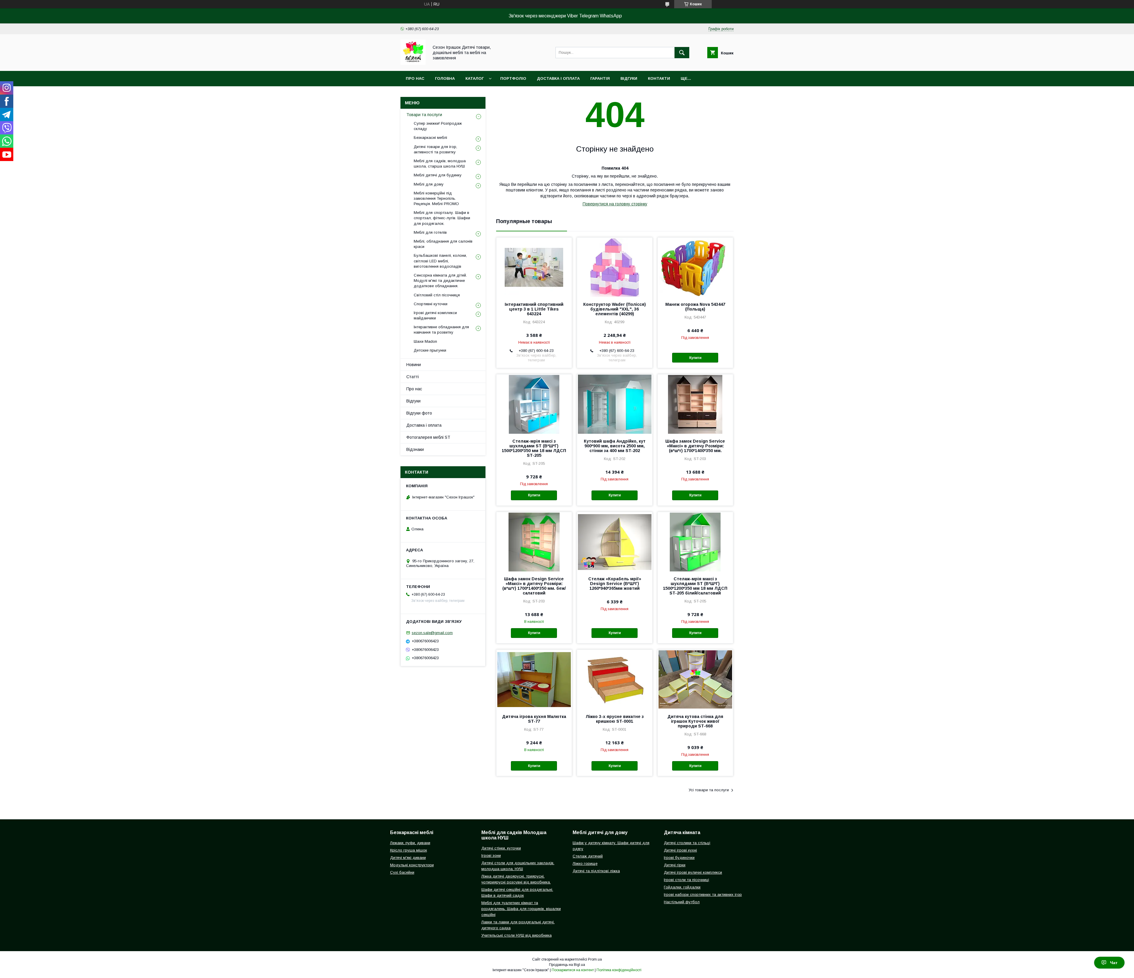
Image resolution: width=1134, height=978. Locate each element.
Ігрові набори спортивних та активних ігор (703, 894)
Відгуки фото (419, 413)
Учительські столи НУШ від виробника (516, 935)
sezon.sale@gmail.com (432, 633)
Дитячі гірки (674, 865)
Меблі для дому (429, 184)
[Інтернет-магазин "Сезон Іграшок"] (413, 63)
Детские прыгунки (430, 350)
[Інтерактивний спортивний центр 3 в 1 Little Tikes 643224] (534, 267)
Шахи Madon (425, 341)
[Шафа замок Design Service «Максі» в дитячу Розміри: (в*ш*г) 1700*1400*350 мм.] (695, 403)
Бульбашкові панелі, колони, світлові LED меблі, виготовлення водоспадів (440, 260)
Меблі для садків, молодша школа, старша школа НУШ (440, 163)
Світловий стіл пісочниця (437, 295)
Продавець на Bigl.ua (567, 965)
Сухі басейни (402, 872)
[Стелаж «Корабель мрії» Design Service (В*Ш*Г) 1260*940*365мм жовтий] (614, 541)
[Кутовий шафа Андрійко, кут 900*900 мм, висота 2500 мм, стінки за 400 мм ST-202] (614, 403)
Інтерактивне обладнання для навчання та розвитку (441, 329)
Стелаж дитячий (588, 856)
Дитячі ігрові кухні (680, 850)
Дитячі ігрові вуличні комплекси (693, 872)
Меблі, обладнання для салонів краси (443, 244)
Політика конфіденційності (619, 970)
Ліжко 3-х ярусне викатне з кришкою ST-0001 (615, 719)
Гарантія (600, 78)
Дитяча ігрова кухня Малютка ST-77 (534, 719)
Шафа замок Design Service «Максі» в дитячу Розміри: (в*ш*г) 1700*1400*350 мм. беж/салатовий (534, 585)
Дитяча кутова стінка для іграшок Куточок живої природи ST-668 (695, 721)
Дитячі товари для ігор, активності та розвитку (435, 149)
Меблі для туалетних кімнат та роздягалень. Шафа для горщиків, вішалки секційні (521, 909)
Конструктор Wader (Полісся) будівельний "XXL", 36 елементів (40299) (614, 309)
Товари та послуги (424, 114)
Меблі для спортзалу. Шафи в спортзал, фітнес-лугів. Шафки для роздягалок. (442, 217)
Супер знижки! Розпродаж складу (438, 126)
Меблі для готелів (430, 232)
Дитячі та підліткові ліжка (596, 871)
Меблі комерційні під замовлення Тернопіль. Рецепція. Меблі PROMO (436, 198)
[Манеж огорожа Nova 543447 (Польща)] (695, 267)
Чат (1113, 962)
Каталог (474, 78)
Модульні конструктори (412, 865)
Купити (695, 358)
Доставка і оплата (558, 78)
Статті (412, 376)
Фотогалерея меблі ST (428, 437)
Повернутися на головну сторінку (615, 204)
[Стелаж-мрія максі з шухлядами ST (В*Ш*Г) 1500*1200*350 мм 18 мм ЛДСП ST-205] (534, 403)
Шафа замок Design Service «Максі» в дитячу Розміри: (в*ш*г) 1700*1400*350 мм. (695, 446)
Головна (445, 78)
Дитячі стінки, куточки (501, 848)
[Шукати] (681, 52)
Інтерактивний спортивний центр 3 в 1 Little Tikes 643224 (534, 309)
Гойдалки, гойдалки (682, 887)
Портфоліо (513, 78)
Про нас (415, 78)
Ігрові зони (491, 855)
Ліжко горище (585, 863)
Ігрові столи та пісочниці (686, 880)
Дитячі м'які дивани (408, 857)
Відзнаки (415, 449)
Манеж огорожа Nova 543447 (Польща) (695, 306)
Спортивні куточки (430, 304)
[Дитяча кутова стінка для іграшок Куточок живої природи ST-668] (695, 679)
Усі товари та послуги (709, 790)
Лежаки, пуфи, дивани (410, 843)
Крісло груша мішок (408, 850)
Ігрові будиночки (679, 857)
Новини (413, 364)
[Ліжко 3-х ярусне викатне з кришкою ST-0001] (614, 679)
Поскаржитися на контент (573, 970)
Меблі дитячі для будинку (438, 175)
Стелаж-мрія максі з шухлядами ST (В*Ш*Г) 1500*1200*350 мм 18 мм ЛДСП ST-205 (534, 448)
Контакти (659, 78)
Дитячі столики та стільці (687, 843)
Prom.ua (595, 959)
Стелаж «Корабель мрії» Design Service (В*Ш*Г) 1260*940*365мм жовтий (614, 583)
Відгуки (628, 78)
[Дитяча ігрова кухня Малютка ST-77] (534, 679)
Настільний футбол (682, 902)
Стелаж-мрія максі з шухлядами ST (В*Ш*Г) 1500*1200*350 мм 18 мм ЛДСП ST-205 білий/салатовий (695, 585)
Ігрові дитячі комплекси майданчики (435, 315)
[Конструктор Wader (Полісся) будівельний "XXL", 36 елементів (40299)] (614, 267)
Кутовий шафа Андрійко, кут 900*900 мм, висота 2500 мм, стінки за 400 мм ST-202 (615, 446)
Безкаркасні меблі (430, 137)
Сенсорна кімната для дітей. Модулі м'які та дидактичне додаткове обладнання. (440, 280)
